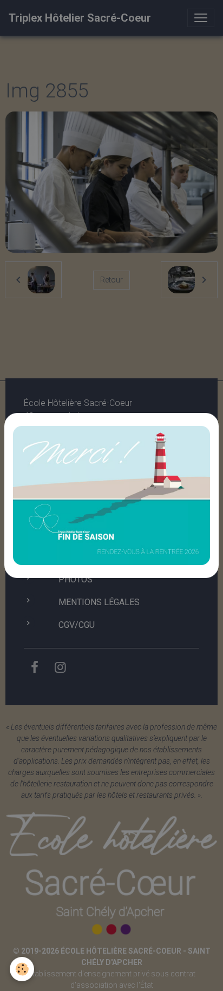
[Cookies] (22, 969)
